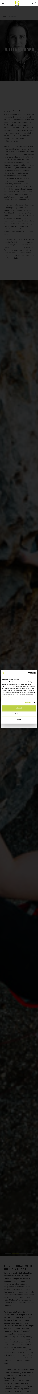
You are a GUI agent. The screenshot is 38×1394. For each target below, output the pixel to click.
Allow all (19, 708)
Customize (18, 714)
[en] (17, 3)
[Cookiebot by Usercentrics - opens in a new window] (28, 673)
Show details (28, 702)
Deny (19, 719)
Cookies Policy (7, 696)
